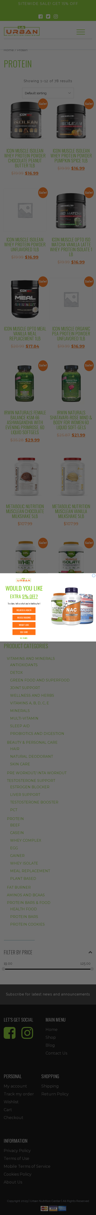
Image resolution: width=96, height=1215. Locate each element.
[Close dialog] (93, 575)
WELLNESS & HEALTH (23, 610)
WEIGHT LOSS (24, 625)
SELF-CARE (24, 632)
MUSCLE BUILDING (24, 617)
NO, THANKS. (24, 638)
